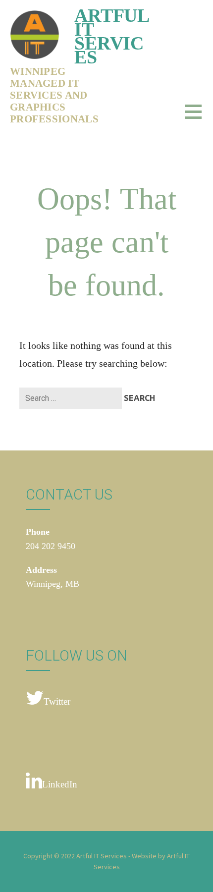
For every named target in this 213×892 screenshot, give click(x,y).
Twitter (57, 701)
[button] (199, 117)
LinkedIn (59, 784)
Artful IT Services (111, 36)
